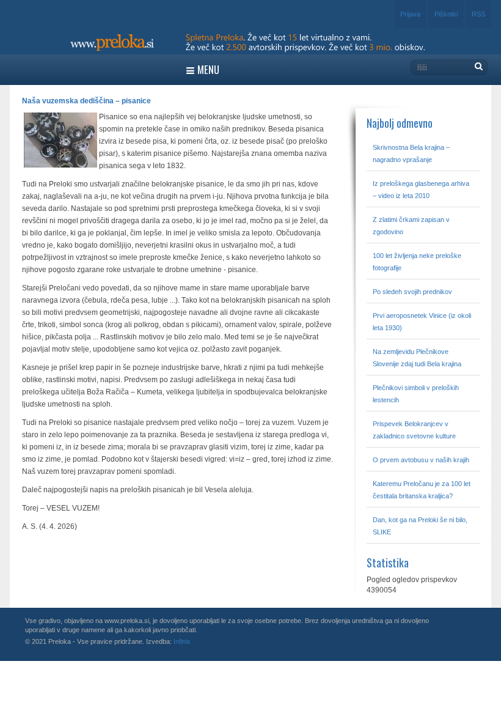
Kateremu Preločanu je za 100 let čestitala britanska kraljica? (421, 490)
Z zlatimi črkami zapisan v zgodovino (411, 225)
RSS (478, 14)
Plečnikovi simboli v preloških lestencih (416, 394)
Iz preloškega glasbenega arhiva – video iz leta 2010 (421, 189)
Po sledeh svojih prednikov (412, 291)
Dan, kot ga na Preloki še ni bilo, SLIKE (420, 526)
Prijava (410, 14)
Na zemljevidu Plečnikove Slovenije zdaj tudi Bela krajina (417, 357)
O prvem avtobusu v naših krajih (421, 459)
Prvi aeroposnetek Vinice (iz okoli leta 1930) (422, 321)
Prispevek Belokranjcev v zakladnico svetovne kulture (414, 430)
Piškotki (446, 14)
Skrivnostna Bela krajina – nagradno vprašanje (411, 153)
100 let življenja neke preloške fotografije (417, 261)
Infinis (182, 641)
